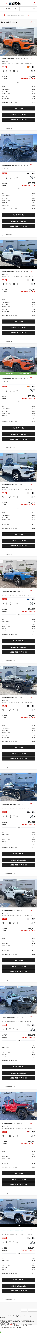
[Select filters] (31, 22)
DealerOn (12, 1324)
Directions (15, 8)
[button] (5, 8)
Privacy (20, 1324)
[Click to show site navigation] (34, 9)
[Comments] (31, 71)
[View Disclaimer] (17, 71)
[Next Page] (25, 1310)
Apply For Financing (18, 119)
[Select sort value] (34, 22)
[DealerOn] (5, 1322)
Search (30, 15)
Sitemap (16, 1324)
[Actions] (33, 58)
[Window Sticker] (34, 71)
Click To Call (18, 108)
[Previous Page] (22, 1310)
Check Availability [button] (18, 115)
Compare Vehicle (10, 128)
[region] (18, 94)
